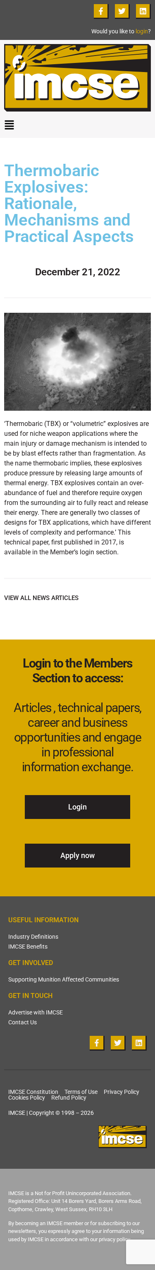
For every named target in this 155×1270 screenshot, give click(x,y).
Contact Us (22, 1022)
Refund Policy (68, 1097)
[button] (77, 127)
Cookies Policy (26, 1097)
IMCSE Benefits (28, 946)
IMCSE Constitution (33, 1092)
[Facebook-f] (101, 11)
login (142, 31)
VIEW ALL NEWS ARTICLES (41, 598)
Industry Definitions (33, 936)
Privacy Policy (121, 1092)
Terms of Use (81, 1092)
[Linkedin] (143, 11)
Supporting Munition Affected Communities (63, 979)
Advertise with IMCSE (35, 1012)
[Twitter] (122, 11)
